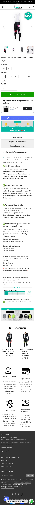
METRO (14, 76)
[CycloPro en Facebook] (12, 494)
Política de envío (6, 466)
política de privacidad (7, 463)
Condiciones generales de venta (10, 457)
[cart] (33, 7)
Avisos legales (5, 460)
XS (3, 76)
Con (4, 68)
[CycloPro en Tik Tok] (22, 495)
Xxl (29, 76)
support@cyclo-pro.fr (20, 439)
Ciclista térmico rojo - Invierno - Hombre (9, 351)
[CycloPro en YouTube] (18, 494)
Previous (3, 27)
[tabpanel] (5, 49)
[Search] (29, 7)
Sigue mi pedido (5, 451)
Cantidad (4, 84)
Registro (30, 475)
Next (31, 27)
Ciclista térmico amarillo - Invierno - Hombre (26, 352)
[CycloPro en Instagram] (15, 494)
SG (24, 76)
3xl (4, 80)
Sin (9, 68)
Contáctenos (4, 454)
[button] (17, 118)
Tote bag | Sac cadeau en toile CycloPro (15, 108)
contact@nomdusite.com (7, 487)
